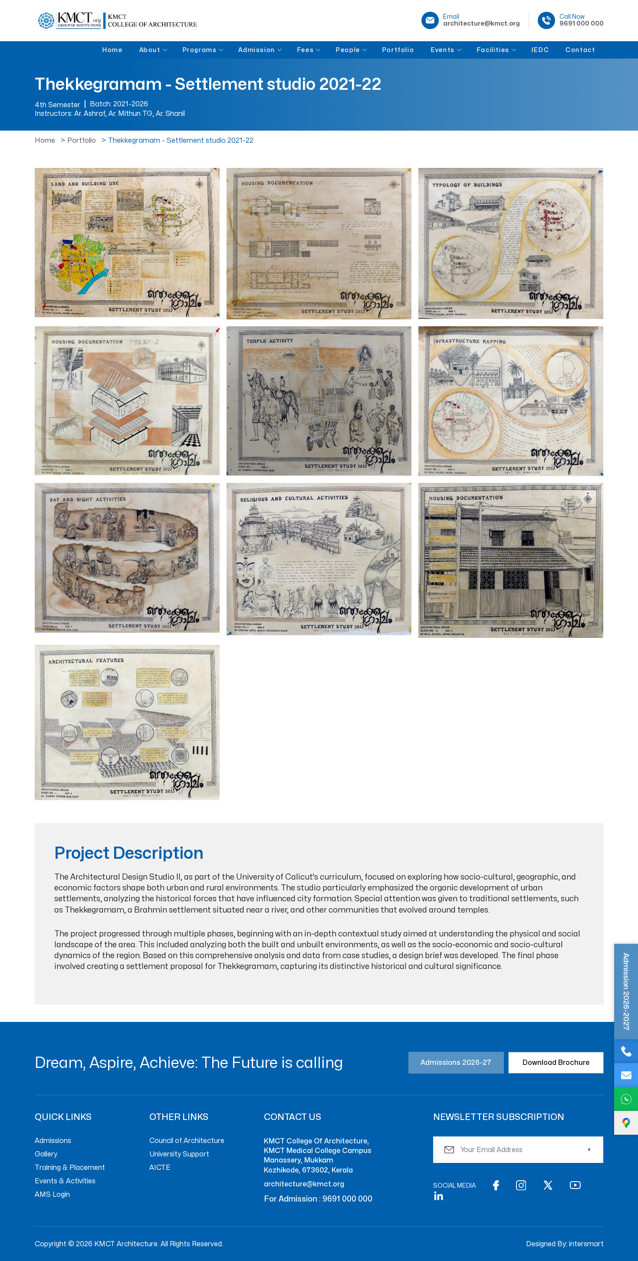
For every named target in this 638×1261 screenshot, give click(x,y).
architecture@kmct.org (304, 1184)
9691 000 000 (347, 1198)
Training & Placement (70, 1167)
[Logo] (117, 21)
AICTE (160, 1167)
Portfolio (81, 140)
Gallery (46, 1154)
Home (45, 140)
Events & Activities (65, 1181)
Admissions (53, 1140)
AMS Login (52, 1194)
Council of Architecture (186, 1140)
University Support (179, 1154)
